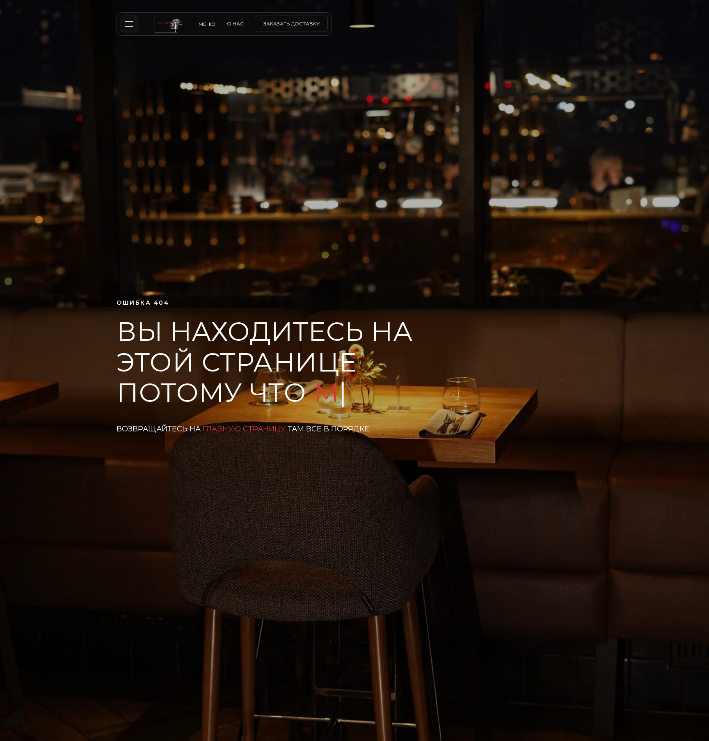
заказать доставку (291, 24)
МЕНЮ (207, 24)
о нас (235, 24)
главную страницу (244, 444)
